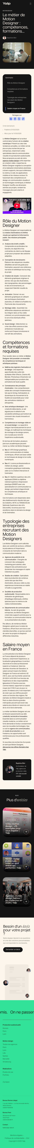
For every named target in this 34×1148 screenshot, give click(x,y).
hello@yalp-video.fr (8, 1128)
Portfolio (6, 1075)
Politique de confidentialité (14, 1138)
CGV (27, 1138)
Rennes (5, 1028)
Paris (4, 1031)
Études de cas (8, 1072)
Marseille (6, 1059)
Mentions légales (16, 1135)
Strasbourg (7, 1062)
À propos (6, 1082)
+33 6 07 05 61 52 (8, 1107)
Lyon (4, 1034)
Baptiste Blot (20, 763)
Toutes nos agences (10, 1044)
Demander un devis (13, 949)
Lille (4, 1053)
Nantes (5, 1056)
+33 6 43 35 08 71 (8, 1120)
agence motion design (11, 161)
